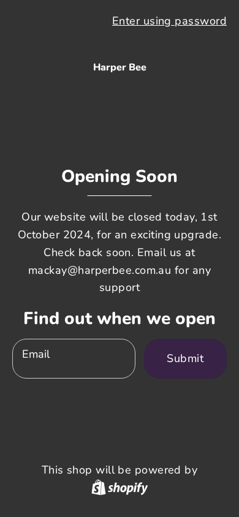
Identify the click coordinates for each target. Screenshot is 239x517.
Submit (185, 358)
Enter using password (169, 20)
